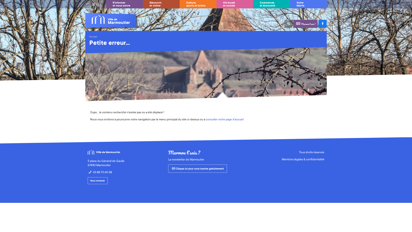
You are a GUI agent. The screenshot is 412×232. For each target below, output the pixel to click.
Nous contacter (97, 180)
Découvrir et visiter (156, 4)
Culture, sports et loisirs (195, 4)
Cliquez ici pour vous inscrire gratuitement (199, 168)
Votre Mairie (300, 4)
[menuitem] (95, 4)
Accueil (93, 36)
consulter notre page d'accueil (225, 119)
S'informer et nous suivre (121, 4)
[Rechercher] (288, 24)
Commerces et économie (267, 4)
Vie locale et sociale (229, 4)
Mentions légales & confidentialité (303, 159)
